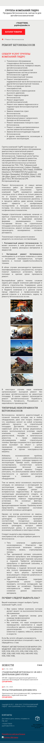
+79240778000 (7, 724)
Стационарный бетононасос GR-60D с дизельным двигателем (22, 673)
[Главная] (3, 39)
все (40, 665)
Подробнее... (8, 681)
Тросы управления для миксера (19, 690)
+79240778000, (22, 23)
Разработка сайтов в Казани (13, 734)
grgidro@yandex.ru (22, 25)
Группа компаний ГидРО (22, 10)
